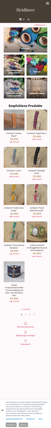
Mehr (40, 419)
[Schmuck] (25, 36)
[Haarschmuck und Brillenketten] (14, 61)
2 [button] (25, 314)
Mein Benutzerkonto (25, 327)
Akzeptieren (11, 425)
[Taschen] (36, 61)
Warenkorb (25, 344)
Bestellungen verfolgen (25, 335)
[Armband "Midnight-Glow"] (36, 157)
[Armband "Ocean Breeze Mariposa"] (14, 231)
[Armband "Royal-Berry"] (36, 120)
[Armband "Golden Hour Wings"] (14, 194)
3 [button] (29, 314)
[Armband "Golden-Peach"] (14, 120)
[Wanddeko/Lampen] (36, 84)
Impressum (30, 419)
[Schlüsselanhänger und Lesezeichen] (14, 84)
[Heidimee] (25, 15)
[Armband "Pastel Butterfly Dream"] (36, 194)
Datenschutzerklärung (14, 419)
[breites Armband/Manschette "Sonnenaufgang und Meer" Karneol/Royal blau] (14, 271)
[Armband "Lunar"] (14, 157)
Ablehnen (23, 425)
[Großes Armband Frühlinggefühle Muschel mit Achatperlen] (36, 231)
